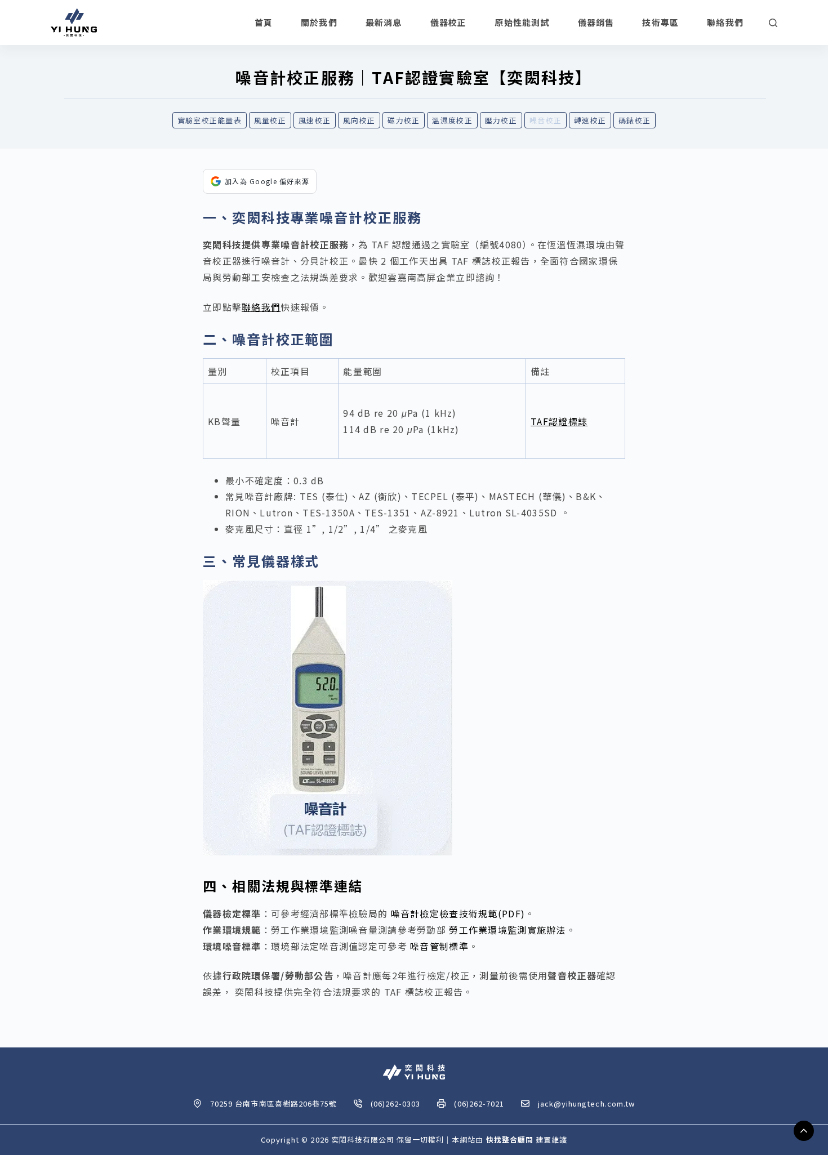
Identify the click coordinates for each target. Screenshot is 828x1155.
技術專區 (660, 22)
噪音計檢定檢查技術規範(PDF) (458, 913)
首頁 (264, 22)
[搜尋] (773, 23)
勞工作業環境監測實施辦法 (507, 930)
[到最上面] (804, 1131)
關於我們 (319, 22)
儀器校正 (448, 22)
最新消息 (384, 22)
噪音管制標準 (439, 946)
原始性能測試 (522, 22)
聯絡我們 (725, 22)
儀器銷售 (596, 22)
